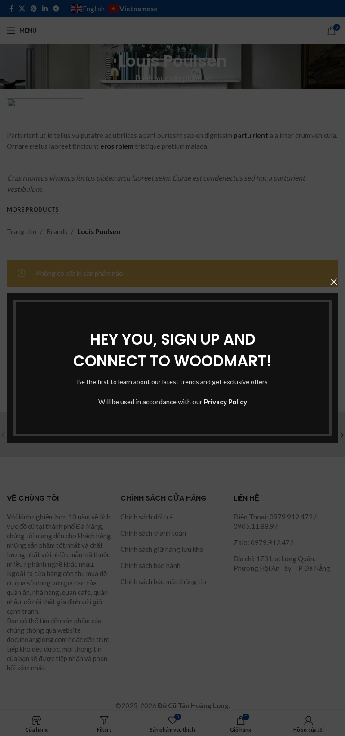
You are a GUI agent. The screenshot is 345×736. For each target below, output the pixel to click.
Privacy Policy (225, 402)
